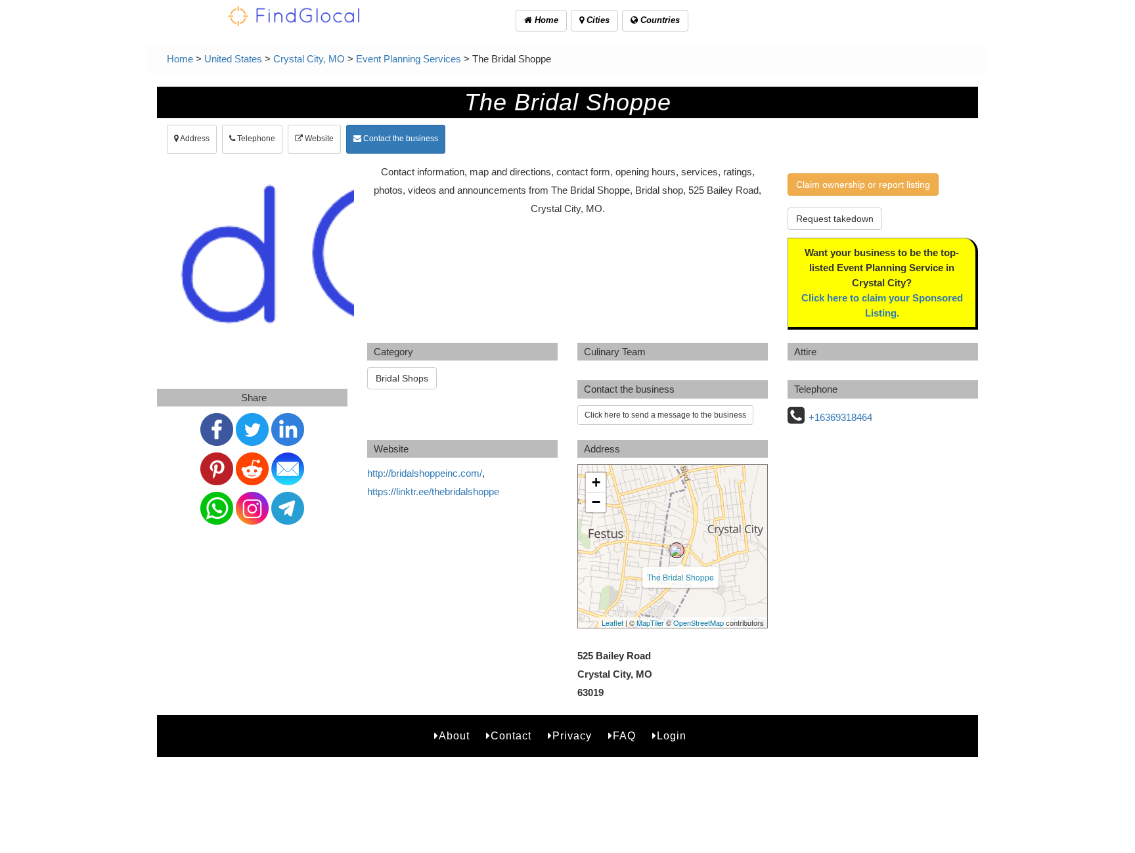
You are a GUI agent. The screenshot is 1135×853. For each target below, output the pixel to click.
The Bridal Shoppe (680, 576)
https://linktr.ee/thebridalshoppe (433, 491)
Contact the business (399, 138)
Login (671, 735)
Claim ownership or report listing (863, 184)
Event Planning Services (408, 58)
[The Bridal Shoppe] (676, 550)
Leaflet (612, 622)
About (454, 735)
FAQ (624, 735)
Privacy (572, 735)
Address (194, 138)
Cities (597, 20)
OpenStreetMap (698, 622)
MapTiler (650, 622)
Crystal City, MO (309, 58)
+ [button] (596, 482)
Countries (659, 20)
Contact (511, 735)
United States (233, 58)
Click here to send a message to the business (665, 415)
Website (318, 138)
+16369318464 (840, 417)
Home (545, 20)
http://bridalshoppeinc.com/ (424, 473)
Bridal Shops (402, 378)
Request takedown (835, 218)
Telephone (255, 138)
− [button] (596, 502)
